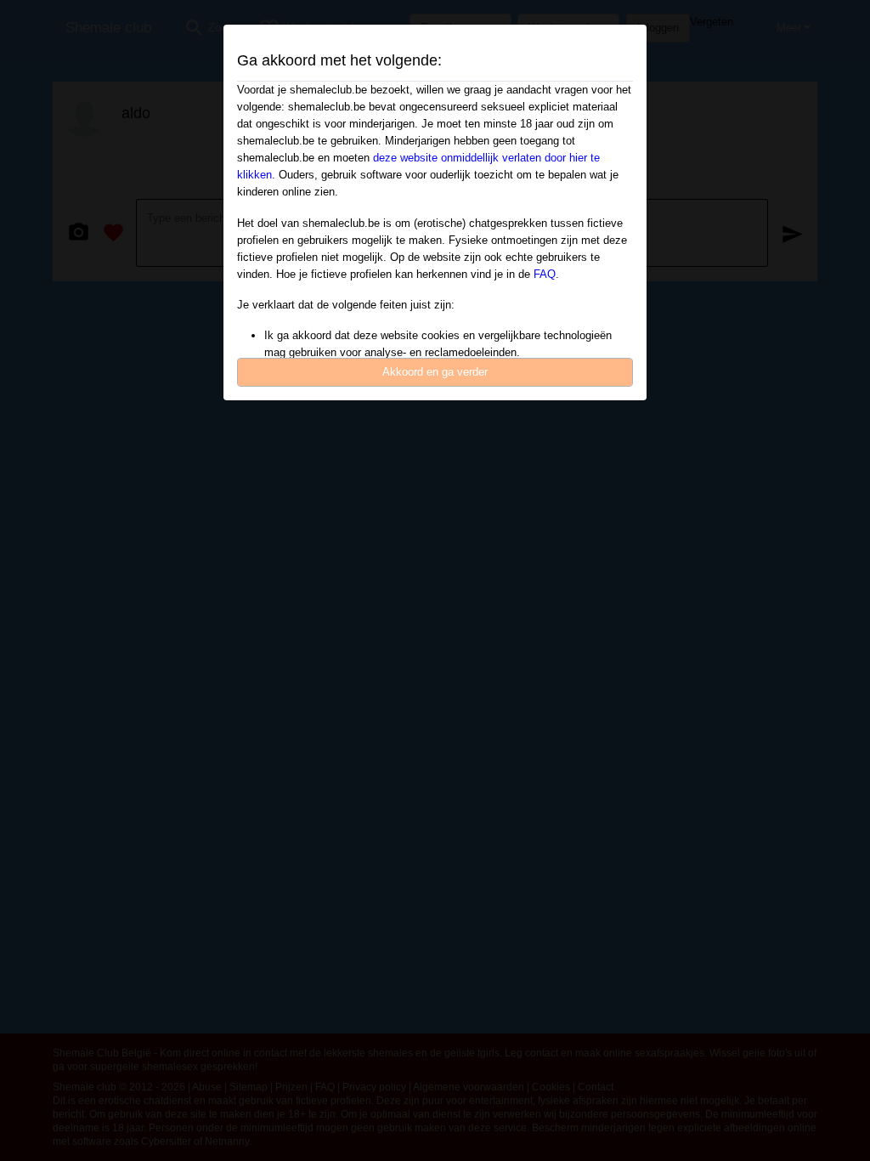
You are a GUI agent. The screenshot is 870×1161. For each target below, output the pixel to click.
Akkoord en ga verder (435, 371)
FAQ (545, 274)
